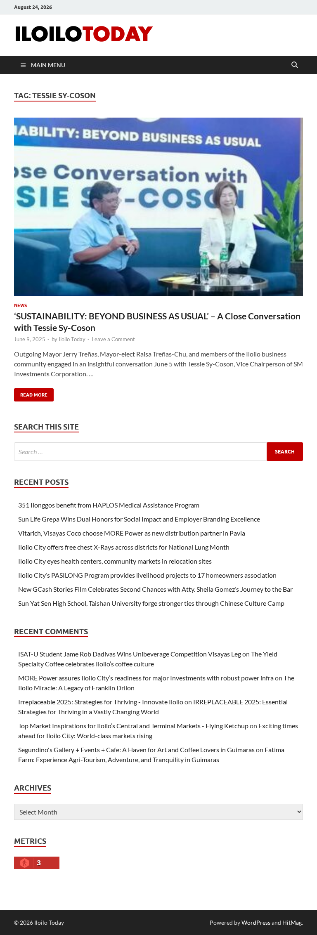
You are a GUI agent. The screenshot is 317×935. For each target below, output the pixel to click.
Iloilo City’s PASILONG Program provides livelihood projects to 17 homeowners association (147, 575)
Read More (30, 393)
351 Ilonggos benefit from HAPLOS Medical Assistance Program (108, 505)
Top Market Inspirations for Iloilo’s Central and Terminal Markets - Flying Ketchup (133, 726)
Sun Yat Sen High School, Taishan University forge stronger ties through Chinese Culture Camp (151, 603)
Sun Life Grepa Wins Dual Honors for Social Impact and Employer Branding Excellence (139, 519)
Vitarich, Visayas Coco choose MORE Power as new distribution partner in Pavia (131, 533)
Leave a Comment (113, 339)
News (20, 305)
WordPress (255, 922)
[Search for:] (158, 451)
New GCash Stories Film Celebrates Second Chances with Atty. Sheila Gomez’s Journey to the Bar (155, 589)
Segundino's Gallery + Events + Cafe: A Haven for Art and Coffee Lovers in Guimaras (136, 749)
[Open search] (295, 65)
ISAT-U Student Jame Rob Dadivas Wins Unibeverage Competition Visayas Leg (129, 654)
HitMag (292, 922)
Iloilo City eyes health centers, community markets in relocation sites (115, 561)
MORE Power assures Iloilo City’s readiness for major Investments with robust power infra (146, 678)
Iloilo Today (72, 339)
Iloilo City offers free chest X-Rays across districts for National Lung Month (123, 547)
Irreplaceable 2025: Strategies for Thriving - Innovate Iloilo (100, 702)
